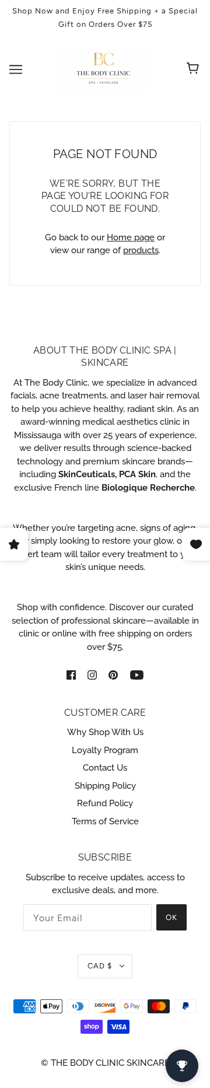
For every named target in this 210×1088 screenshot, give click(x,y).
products (141, 250)
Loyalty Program (105, 750)
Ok (171, 917)
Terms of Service (105, 821)
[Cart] (194, 69)
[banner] (103, 68)
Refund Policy (105, 803)
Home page (131, 237)
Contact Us (105, 767)
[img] (71, 674)
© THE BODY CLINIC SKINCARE (105, 1063)
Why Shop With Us (105, 732)
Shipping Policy (105, 786)
